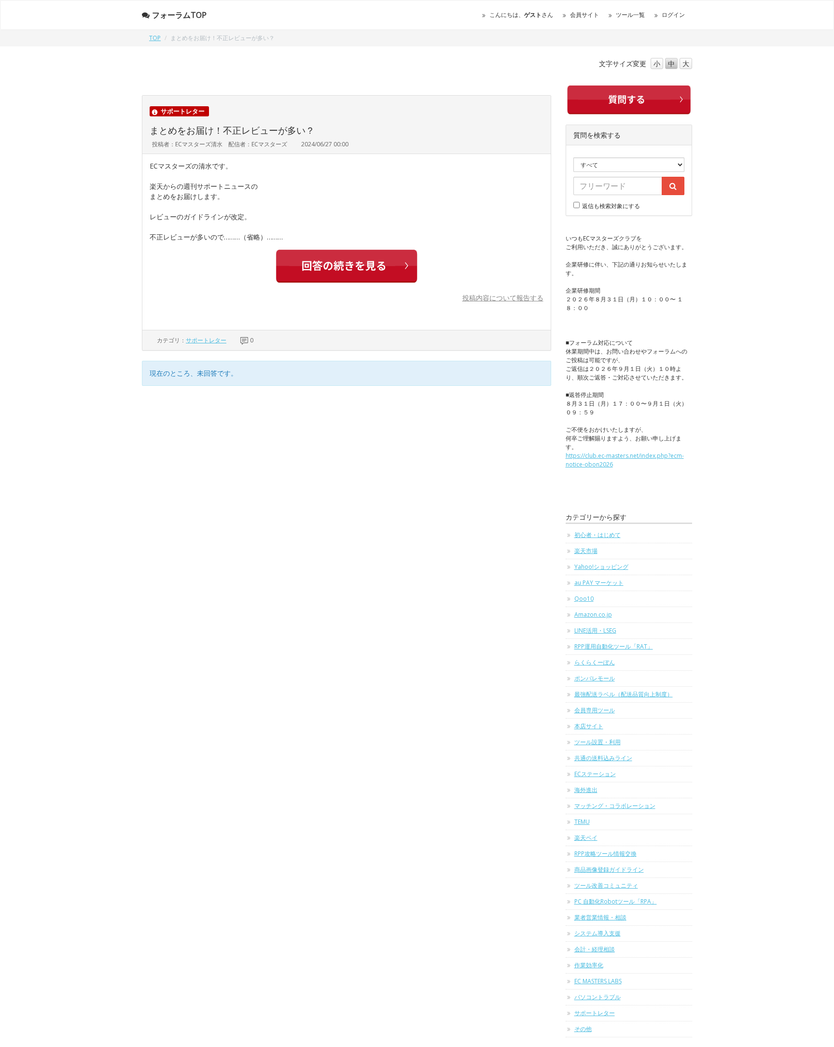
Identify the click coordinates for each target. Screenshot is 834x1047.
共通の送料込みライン (603, 758)
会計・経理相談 (594, 949)
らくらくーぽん (594, 662)
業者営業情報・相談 (600, 917)
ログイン (673, 15)
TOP (155, 38)
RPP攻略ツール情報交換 (605, 853)
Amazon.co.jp (593, 614)
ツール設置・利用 (597, 742)
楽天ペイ (586, 838)
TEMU (582, 822)
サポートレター (206, 340)
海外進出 (586, 790)
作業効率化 (588, 965)
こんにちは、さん (521, 15)
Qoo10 (584, 598)
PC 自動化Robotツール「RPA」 (615, 901)
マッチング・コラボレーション (614, 806)
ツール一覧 (630, 15)
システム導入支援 (597, 933)
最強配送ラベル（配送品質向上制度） (623, 694)
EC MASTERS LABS (598, 981)
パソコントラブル (597, 997)
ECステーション (595, 774)
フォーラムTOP (179, 15)
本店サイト (588, 726)
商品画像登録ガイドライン (609, 869)
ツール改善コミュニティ (606, 885)
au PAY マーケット (599, 583)
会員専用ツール (594, 710)
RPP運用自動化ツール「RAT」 (613, 646)
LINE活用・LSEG (595, 630)
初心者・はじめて (597, 535)
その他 (583, 1029)
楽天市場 (586, 551)
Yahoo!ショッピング (601, 567)
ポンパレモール (594, 678)
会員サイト (584, 15)
